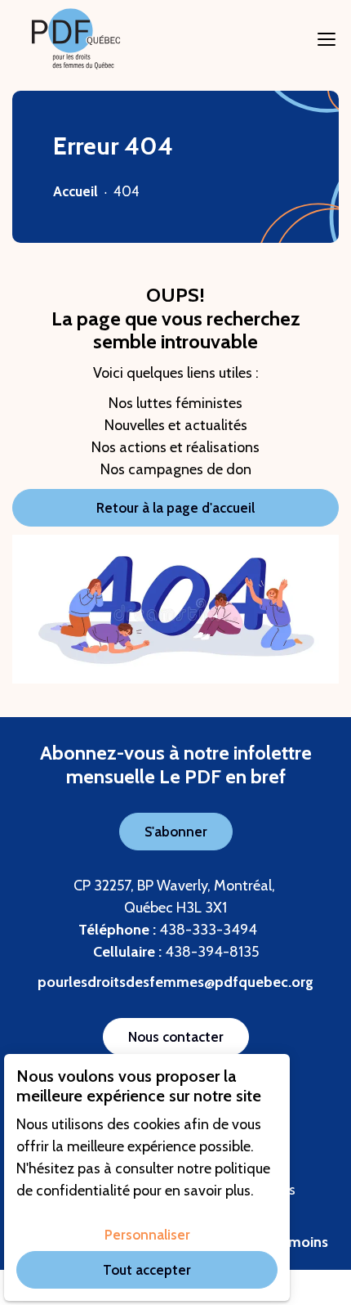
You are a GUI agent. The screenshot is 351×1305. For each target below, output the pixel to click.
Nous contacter (176, 1037)
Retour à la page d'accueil (175, 508)
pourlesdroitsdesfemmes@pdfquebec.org (175, 982)
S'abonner (175, 831)
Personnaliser (147, 1235)
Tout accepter (147, 1270)
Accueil (75, 191)
